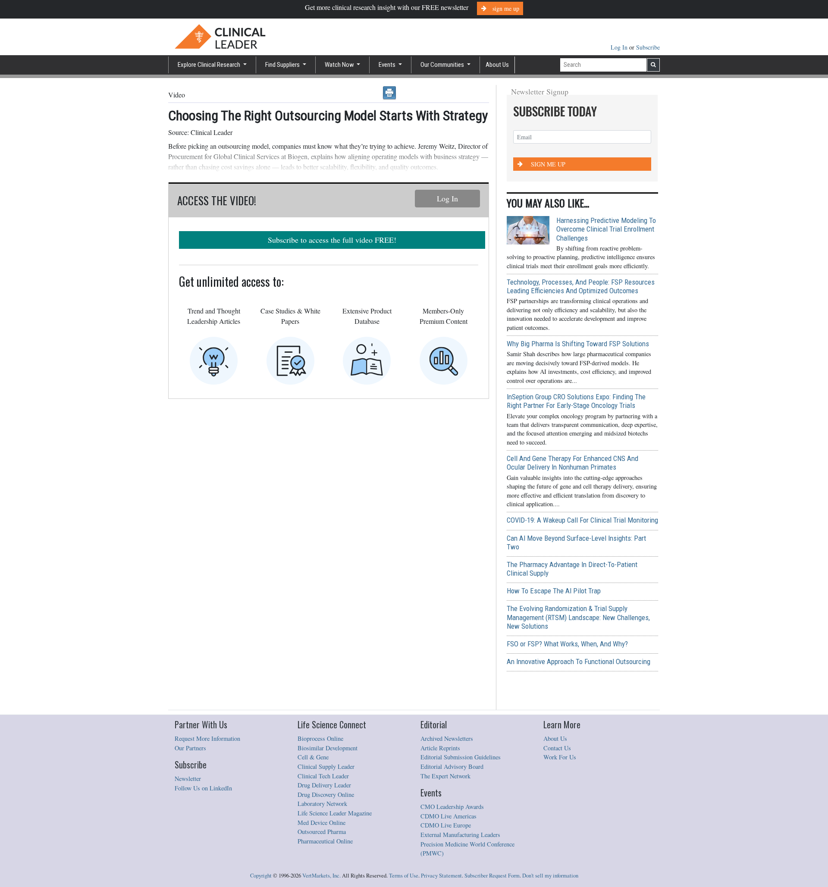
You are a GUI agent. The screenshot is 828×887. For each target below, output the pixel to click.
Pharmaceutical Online (325, 841)
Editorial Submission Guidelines (460, 757)
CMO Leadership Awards (452, 806)
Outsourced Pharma (322, 831)
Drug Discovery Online (326, 794)
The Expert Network (445, 776)
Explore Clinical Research (210, 65)
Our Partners (190, 748)
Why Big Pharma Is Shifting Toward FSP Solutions (578, 343)
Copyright (261, 875)
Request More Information (207, 738)
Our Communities (442, 65)
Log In (620, 47)
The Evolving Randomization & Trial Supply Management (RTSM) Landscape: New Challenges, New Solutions (578, 617)
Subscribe (648, 47)
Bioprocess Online (320, 738)
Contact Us (557, 748)
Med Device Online (321, 822)
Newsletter (188, 778)
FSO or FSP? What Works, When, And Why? (567, 643)
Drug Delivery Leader (324, 785)
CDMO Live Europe (445, 825)
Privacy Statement (441, 875)
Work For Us (559, 757)
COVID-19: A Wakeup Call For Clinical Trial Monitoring (582, 520)
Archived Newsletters (446, 738)
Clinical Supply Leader (326, 766)
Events (388, 65)
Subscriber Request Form (492, 875)
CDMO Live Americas (448, 816)
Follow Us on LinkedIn (203, 788)
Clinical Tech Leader (323, 776)
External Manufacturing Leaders (460, 835)
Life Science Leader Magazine (335, 813)
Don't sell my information (550, 875)
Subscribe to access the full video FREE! (332, 240)
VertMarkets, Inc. (321, 875)
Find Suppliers (283, 65)
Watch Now (340, 65)
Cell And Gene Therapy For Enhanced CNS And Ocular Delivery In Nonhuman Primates (572, 462)
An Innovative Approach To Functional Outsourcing (578, 661)
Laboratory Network (322, 803)
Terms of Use (403, 875)
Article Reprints (440, 748)
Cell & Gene (313, 757)
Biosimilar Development (328, 748)
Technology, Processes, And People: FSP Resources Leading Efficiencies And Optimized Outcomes (581, 286)
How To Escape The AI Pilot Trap (554, 590)
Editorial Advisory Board (451, 766)
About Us (497, 65)
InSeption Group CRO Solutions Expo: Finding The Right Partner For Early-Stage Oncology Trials (576, 401)
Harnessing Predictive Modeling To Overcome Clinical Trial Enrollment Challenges (606, 229)
